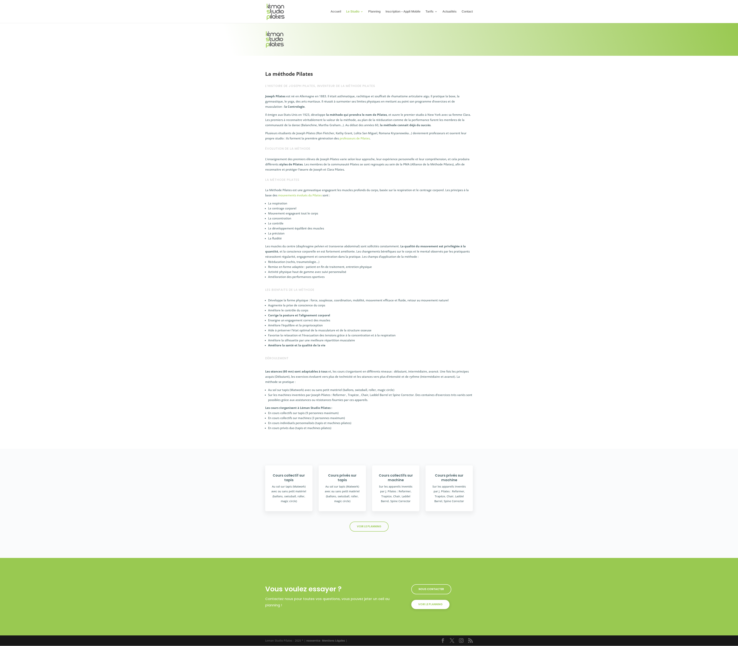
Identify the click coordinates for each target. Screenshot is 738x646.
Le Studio (352, 11)
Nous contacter (431, 589)
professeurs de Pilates (355, 138)
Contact (467, 11)
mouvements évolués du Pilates (300, 195)
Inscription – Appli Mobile (403, 11)
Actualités (449, 11)
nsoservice (313, 640)
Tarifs (430, 11)
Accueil (336, 11)
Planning (374, 11)
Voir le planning (369, 526)
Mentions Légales (333, 640)
